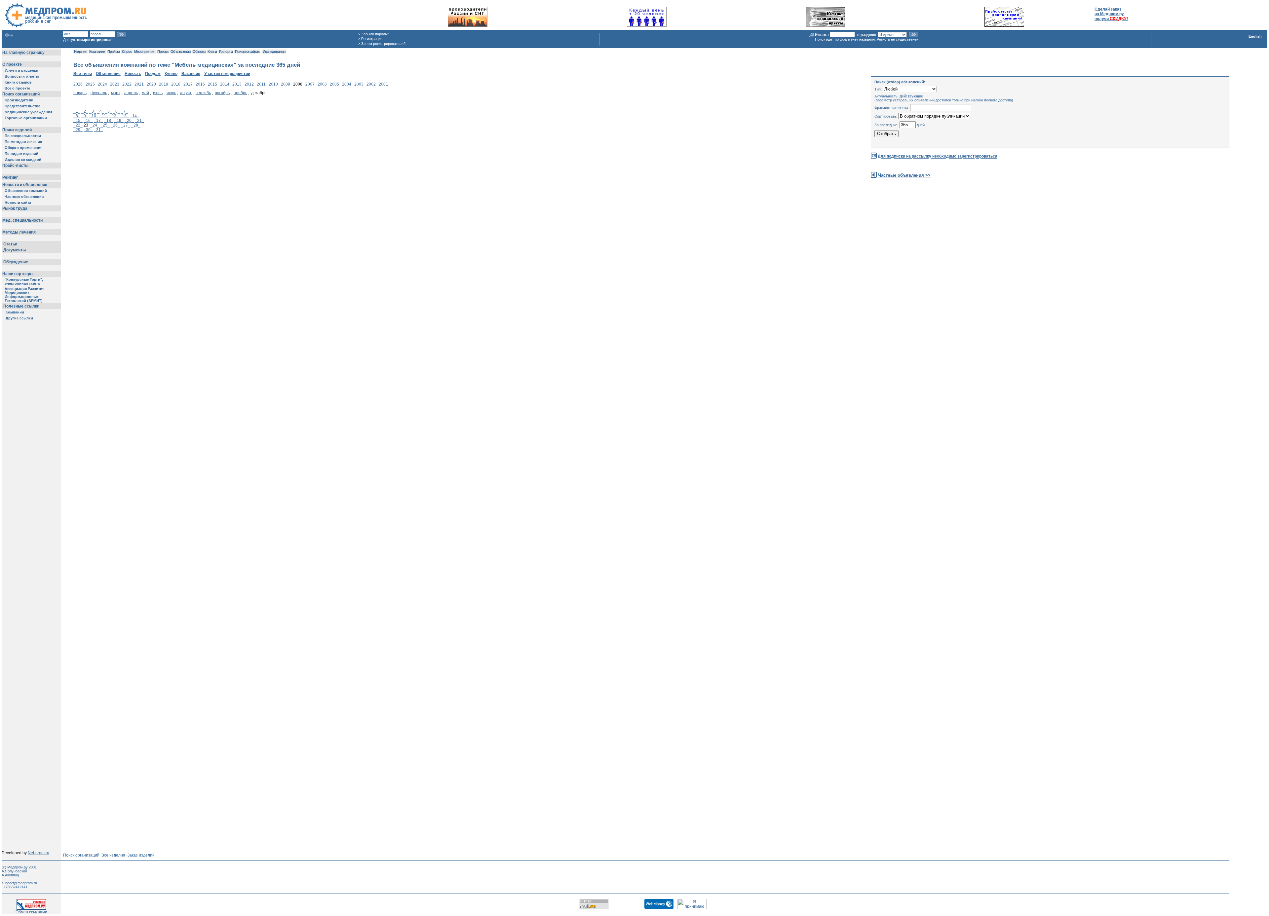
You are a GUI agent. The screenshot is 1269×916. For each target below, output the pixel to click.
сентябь (203, 93)
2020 (151, 84)
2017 (188, 84)
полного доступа (998, 100)
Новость (133, 73)
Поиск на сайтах (247, 52)
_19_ (119, 120)
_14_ (134, 116)
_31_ (98, 130)
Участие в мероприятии (227, 73)
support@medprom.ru (19, 883)
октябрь (222, 93)
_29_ (78, 130)
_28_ (135, 125)
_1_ (76, 111)
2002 (371, 84)
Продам (153, 73)
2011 (261, 84)
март (115, 93)
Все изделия (113, 855)
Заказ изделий (141, 855)
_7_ (124, 111)
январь (80, 93)
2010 (273, 84)
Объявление (108, 73)
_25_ (105, 125)
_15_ (78, 120)
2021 (139, 84)
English (1255, 36)
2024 (102, 84)
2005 (334, 84)
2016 (200, 84)
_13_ (124, 116)
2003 (359, 84)
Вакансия (190, 73)
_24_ (94, 125)
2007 (310, 84)
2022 (127, 84)
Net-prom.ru (38, 853)
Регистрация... (373, 39)
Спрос (127, 52)
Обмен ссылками (31, 912)
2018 (175, 84)
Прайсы (113, 52)
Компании (97, 52)
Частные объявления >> (904, 175)
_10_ (93, 116)
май (145, 93)
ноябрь (240, 93)
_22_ (78, 125)
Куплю (171, 73)
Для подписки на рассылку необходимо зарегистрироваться (937, 156)
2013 (237, 84)
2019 (163, 84)
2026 (78, 84)
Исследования (274, 52)
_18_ (108, 120)
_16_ (88, 120)
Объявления (180, 52)
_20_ (129, 120)
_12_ (114, 116)
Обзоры (199, 52)
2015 (212, 84)
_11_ (103, 116)
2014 (224, 84)
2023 (114, 84)
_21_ (139, 120)
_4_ (100, 111)
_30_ (88, 130)
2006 (322, 84)
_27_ (125, 125)
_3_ (92, 111)
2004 (346, 84)
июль (171, 93)
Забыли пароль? (375, 34)
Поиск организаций (81, 855)
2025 (90, 84)
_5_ (108, 111)
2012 (249, 84)
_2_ (84, 111)
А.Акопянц (10, 875)
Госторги (225, 52)
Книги (212, 52)
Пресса (163, 52)
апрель (131, 93)
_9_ (84, 116)
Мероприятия (145, 52)
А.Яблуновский (14, 871)
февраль (99, 93)
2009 (285, 84)
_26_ (115, 125)
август (186, 93)
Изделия (80, 52)
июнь (158, 93)
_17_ (98, 120)
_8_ (76, 116)
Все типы (82, 73)
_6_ (116, 111)
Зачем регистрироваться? (383, 44)
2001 (383, 84)
